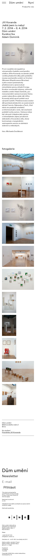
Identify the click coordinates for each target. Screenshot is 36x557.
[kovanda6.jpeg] (18, 256)
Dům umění (16, 2)
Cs (3, 501)
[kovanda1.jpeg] (18, 325)
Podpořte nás (28, 7)
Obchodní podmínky (8, 508)
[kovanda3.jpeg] (18, 233)
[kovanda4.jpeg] (18, 187)
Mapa (3, 532)
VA (11, 555)
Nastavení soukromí (8, 499)
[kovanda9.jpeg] (18, 394)
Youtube (4, 551)
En (5, 501)
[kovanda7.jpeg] (18, 279)
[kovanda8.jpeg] (18, 302)
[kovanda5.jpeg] (18, 210)
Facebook (5, 548)
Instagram (5, 549)
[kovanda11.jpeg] (18, 348)
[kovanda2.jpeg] (18, 164)
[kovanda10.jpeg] (18, 371)
